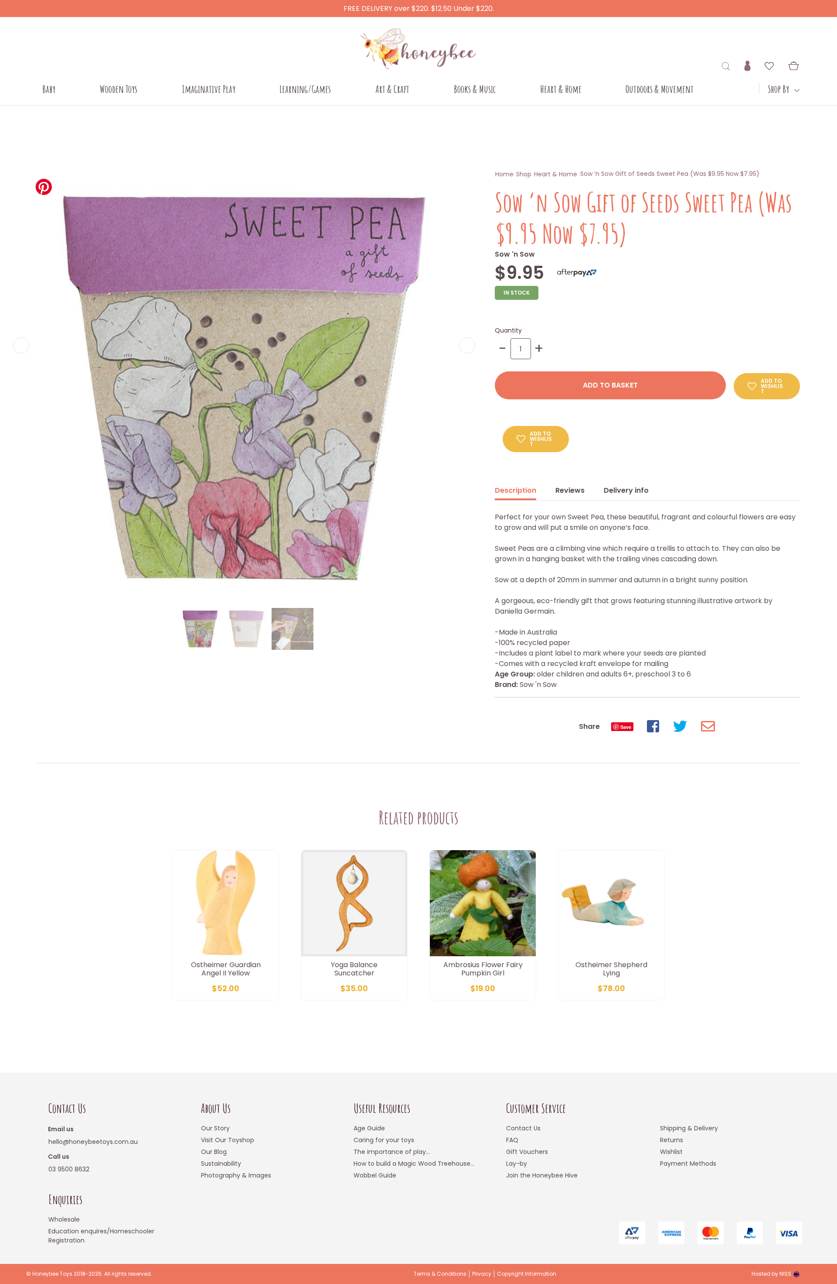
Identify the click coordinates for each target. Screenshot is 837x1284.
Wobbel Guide (375, 1175)
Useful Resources (382, 1108)
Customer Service (536, 1108)
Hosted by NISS (771, 1273)
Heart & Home (555, 174)
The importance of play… (392, 1151)
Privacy (481, 1273)
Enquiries (65, 1199)
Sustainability (221, 1163)
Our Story (215, 1128)
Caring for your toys (384, 1140)
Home (504, 174)
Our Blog (214, 1151)
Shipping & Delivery (689, 1128)
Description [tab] (515, 490)
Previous (21, 345)
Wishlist (671, 1151)
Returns (671, 1140)
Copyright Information (526, 1273)
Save (625, 727)
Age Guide (369, 1128)
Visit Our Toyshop (227, 1140)
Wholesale (64, 1219)
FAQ (512, 1140)
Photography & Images (236, 1175)
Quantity (508, 330)
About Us (216, 1108)
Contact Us (67, 1108)
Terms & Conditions (440, 1273)
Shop (523, 174)
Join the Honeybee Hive (542, 1175)
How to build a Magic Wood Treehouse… (414, 1163)
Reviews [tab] (570, 490)
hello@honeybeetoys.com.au (93, 1141)
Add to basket (610, 385)
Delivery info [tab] (626, 490)
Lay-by (516, 1163)
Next (467, 345)
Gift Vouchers (527, 1151)
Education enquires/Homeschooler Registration (101, 1236)
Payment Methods (688, 1163)
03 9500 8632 (68, 1169)
